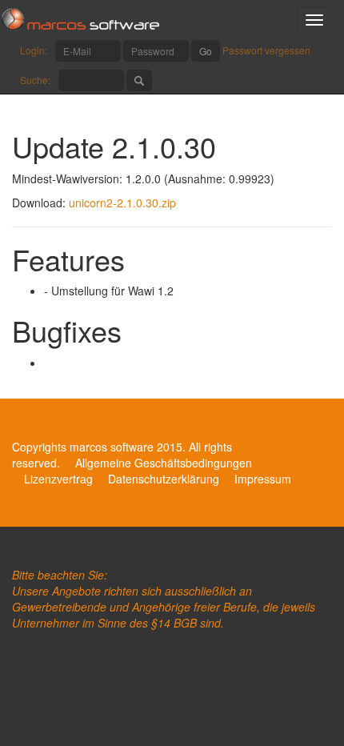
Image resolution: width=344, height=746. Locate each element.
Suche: (35, 79)
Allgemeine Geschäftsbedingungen (163, 463)
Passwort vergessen (266, 50)
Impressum (262, 479)
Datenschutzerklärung (163, 479)
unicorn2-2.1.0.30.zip (122, 203)
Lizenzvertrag (58, 479)
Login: (33, 50)
